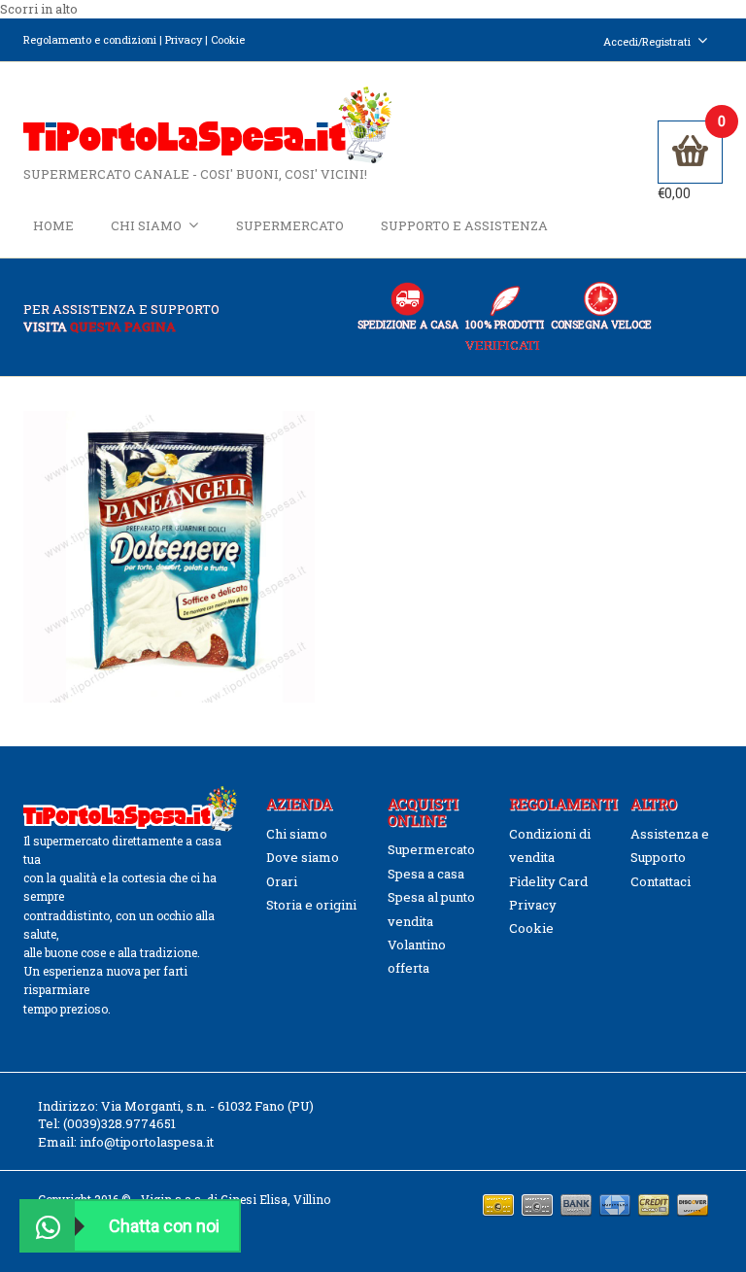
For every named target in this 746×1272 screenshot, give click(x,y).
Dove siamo (302, 857)
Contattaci (660, 881)
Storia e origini (311, 904)
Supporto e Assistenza (464, 225)
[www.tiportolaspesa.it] (207, 123)
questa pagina (123, 326)
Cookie (228, 39)
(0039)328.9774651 (119, 1123)
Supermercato (290, 225)
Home (53, 225)
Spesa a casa (426, 873)
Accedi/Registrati (647, 41)
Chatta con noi (164, 1226)
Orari (281, 881)
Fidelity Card (548, 881)
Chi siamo (146, 225)
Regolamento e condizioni (89, 39)
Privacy (183, 39)
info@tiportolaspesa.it (147, 1142)
